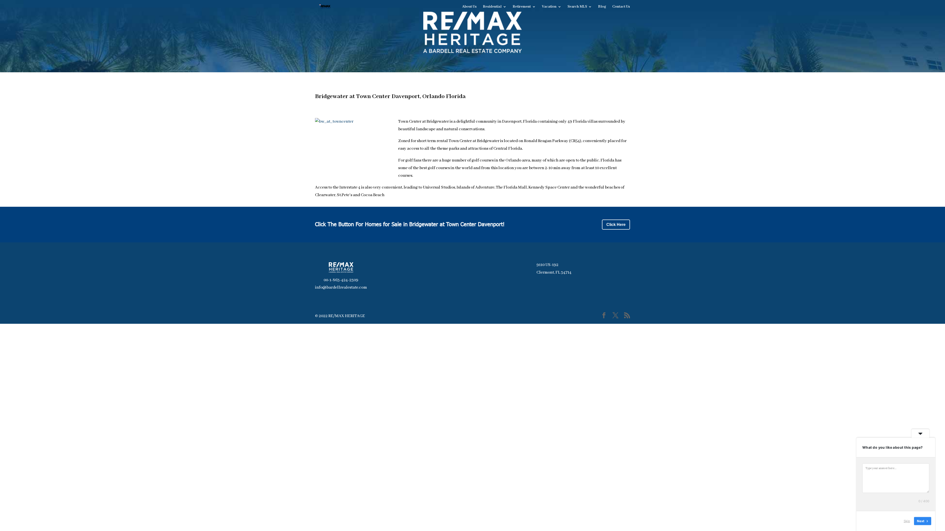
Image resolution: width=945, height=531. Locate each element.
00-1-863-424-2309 (341, 280)
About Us (469, 7)
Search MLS (577, 7)
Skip (907, 521)
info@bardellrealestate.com (341, 287)
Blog (602, 7)
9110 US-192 (547, 264)
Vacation (549, 7)
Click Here (616, 224)
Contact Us (621, 7)
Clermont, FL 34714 (553, 272)
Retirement (522, 7)
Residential (492, 7)
